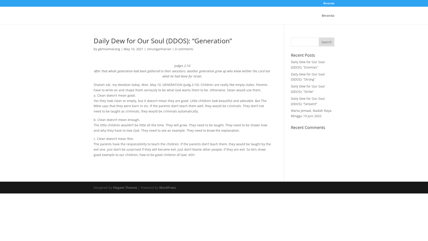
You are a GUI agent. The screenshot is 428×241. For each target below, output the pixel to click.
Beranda (328, 3)
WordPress (167, 187)
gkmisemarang (109, 49)
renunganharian (159, 49)
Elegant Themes (125, 187)
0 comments (184, 49)
